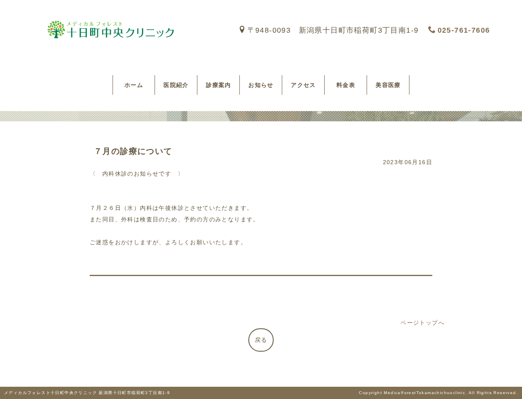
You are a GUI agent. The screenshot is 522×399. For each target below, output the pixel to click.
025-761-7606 (464, 30)
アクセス (303, 85)
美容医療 (388, 85)
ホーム (137, 85)
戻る (261, 340)
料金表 (349, 85)
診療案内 (218, 85)
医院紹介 (176, 85)
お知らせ (261, 85)
